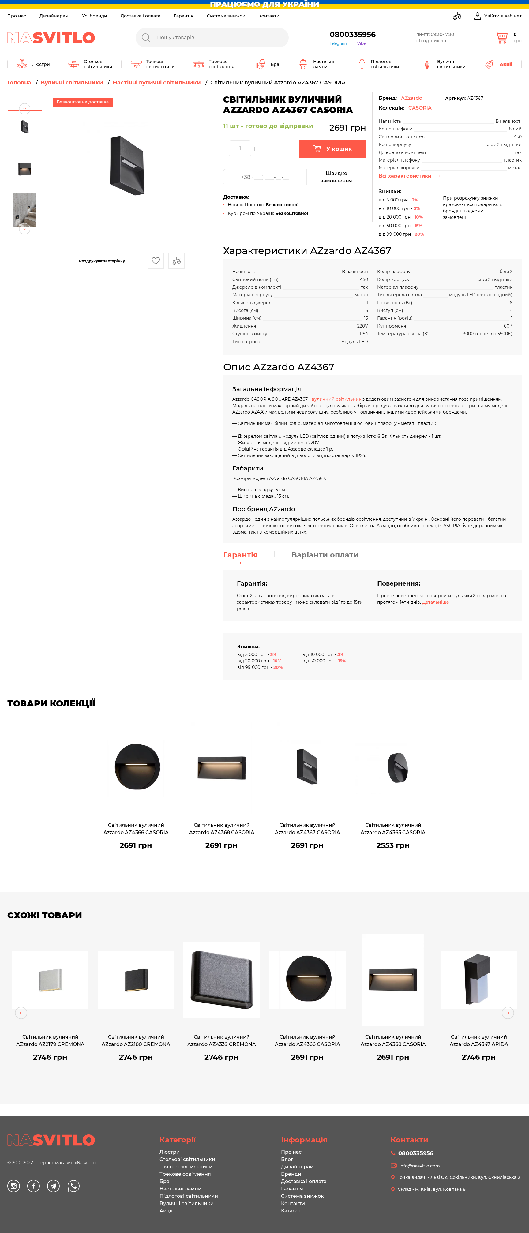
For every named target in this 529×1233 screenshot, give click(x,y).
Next (24, 240)
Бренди (291, 1174)
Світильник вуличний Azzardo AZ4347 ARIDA (479, 1040)
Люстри (169, 1152)
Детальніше (435, 602)
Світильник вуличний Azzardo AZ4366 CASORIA (136, 828)
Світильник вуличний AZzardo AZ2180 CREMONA (136, 1040)
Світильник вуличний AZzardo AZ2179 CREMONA (50, 1040)
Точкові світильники (185, 1167)
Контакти (269, 16)
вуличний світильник (336, 399)
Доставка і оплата (140, 16)
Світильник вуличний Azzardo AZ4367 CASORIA (307, 828)
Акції (165, 1211)
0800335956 (353, 34)
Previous (24, 97)
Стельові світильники (187, 1159)
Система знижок (226, 16)
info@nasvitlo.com (419, 1166)
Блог (287, 1159)
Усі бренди (94, 16)
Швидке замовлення (336, 177)
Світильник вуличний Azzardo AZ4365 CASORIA (393, 828)
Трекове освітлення (185, 1174)
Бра (164, 1181)
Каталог (291, 1211)
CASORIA (420, 108)
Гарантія (183, 16)
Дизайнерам (54, 16)
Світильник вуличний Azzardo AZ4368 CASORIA (221, 828)
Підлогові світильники (188, 1196)
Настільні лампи (180, 1189)
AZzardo (411, 98)
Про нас (16, 16)
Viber (362, 43)
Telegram (338, 43)
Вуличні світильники (186, 1203)
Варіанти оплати (324, 554)
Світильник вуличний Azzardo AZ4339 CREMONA (221, 1040)
